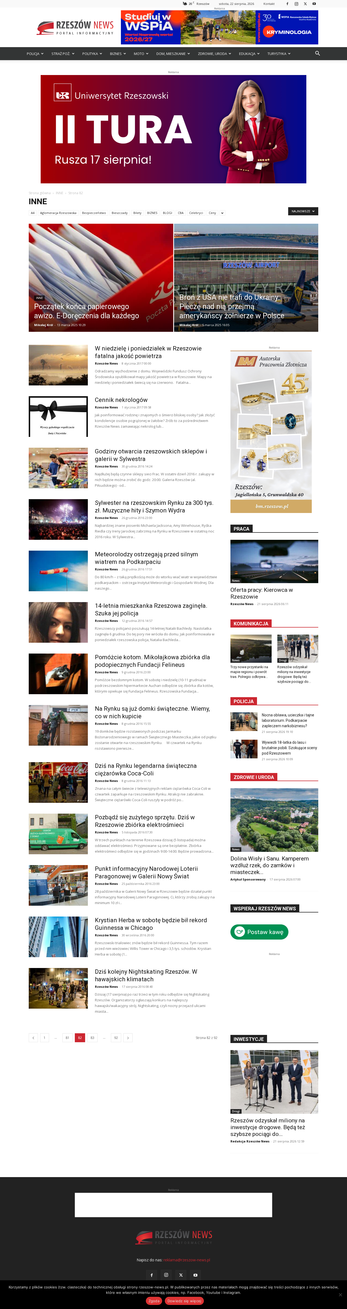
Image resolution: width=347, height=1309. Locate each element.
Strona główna (40, 193)
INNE (59, 193)
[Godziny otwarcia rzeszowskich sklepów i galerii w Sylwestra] (58, 468)
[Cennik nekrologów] (58, 416)
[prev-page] (33, 1037)
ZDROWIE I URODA (254, 777)
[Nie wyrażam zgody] (340, 1294)
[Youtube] (314, 3)
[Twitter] (305, 3)
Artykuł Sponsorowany (248, 879)
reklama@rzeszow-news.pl (186, 1259)
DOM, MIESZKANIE (171, 53)
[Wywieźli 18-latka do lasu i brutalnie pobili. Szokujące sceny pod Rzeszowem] (244, 749)
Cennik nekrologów (121, 400)
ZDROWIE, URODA (212, 53)
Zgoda (154, 1301)
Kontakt (269, 4)
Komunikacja (251, 623)
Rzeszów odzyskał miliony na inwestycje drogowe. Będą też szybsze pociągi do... (267, 1127)
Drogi (283, 660)
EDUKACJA (247, 53)
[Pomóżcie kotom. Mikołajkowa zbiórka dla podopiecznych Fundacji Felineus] (58, 674)
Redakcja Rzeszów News (249, 1141)
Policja (244, 701)
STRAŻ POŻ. (61, 53)
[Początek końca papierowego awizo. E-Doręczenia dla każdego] (101, 286)
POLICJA (33, 53)
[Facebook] (287, 3)
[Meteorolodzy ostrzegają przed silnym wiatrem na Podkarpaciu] (58, 571)
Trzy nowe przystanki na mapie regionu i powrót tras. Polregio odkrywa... (249, 672)
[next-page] (128, 1037)
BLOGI (167, 213)
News (236, 581)
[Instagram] (296, 3)
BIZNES (116, 53)
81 (67, 1037)
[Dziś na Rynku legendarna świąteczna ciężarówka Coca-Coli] (58, 782)
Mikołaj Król (43, 325)
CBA (181, 213)
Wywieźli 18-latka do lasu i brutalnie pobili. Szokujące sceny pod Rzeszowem (289, 747)
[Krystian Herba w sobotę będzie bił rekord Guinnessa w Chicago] (58, 937)
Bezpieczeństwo (94, 213)
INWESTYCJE (249, 1039)
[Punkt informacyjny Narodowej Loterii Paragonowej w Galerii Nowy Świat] (58, 885)
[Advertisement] (274, 991)
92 (116, 1037)
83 (92, 1037)
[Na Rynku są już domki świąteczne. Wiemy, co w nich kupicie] (58, 725)
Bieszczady (120, 213)
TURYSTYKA (277, 53)
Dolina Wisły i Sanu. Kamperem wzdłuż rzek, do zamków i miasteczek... (269, 865)
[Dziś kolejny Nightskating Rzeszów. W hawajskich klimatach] (58, 988)
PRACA (241, 529)
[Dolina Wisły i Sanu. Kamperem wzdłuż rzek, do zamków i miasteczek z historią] (274, 820)
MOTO (139, 53)
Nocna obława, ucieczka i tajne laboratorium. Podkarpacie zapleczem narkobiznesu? (288, 720)
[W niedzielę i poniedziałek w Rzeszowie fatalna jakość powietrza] (58, 365)
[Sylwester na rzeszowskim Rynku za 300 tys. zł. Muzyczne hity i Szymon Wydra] (58, 519)
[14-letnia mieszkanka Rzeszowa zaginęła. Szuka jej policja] (58, 622)
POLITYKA (90, 53)
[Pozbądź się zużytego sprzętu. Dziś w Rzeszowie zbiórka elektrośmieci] (58, 834)
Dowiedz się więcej (184, 1301)
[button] (317, 54)
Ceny (212, 213)
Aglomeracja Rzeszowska (58, 213)
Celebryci (196, 213)
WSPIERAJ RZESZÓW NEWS (265, 908)
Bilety (137, 213)
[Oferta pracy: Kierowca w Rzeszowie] (274, 561)
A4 (32, 213)
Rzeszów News (106, 363)
